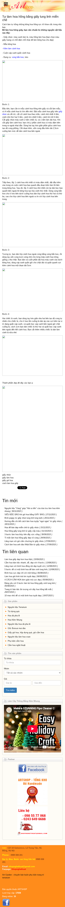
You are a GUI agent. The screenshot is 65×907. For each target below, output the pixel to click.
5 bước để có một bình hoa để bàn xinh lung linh (26, 569)
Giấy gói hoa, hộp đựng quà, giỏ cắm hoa (26, 632)
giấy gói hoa (7, 480)
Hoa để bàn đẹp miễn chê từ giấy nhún (22, 527)
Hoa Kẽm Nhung (15, 620)
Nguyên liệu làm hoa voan (19, 637)
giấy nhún (6, 475)
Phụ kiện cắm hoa (16, 641)
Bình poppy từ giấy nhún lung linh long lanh (23, 518)
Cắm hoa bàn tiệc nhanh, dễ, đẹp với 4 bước (24, 562)
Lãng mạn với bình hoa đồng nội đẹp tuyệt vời (25, 566)
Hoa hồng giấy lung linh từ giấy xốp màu (22, 531)
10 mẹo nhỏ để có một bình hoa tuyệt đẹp (23, 595)
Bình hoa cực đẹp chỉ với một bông (20, 573)
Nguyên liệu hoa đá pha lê (19, 624)
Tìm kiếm (10, 690)
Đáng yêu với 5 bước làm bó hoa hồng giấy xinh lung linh (30, 583)
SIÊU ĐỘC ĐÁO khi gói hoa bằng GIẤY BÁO (25, 514)
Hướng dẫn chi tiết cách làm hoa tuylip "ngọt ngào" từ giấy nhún (33, 521)
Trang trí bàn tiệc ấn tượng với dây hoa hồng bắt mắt (28, 589)
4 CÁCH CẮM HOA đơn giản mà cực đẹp (23, 580)
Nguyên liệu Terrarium (17, 607)
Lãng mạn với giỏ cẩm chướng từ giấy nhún (24, 541)
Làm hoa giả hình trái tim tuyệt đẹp (20, 576)
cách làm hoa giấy (10, 483)
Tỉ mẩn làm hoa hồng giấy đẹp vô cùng (22, 538)
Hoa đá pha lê (14, 615)
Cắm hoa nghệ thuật (16, 645)
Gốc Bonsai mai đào (17, 628)
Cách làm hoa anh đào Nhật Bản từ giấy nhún (25, 544)
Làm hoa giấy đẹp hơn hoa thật (18, 559)
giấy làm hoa (7, 478)
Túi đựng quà (13, 611)
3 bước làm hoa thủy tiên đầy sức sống (22, 534)
